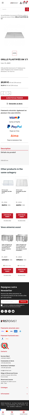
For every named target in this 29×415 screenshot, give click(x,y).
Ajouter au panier (14, 98)
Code (2, 63)
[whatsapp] (5, 311)
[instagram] (9, 311)
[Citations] (24, 3)
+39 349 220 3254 (6, 367)
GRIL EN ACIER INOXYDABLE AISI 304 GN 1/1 (7, 191)
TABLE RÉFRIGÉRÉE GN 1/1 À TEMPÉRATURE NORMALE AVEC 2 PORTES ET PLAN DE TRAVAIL (7, 247)
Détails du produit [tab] (8, 152)
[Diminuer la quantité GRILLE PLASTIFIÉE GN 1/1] (2, 93)
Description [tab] (6, 148)
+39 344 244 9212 (6, 363)
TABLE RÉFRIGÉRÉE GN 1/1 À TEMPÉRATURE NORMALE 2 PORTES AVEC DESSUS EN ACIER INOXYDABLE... (21, 247)
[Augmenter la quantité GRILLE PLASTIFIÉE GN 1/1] (9, 93)
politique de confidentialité (15, 305)
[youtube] (13, 311)
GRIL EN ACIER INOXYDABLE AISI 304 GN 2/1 (21, 191)
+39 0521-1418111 (5, 358)
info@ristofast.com (6, 370)
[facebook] (2, 311)
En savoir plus (7, 220)
